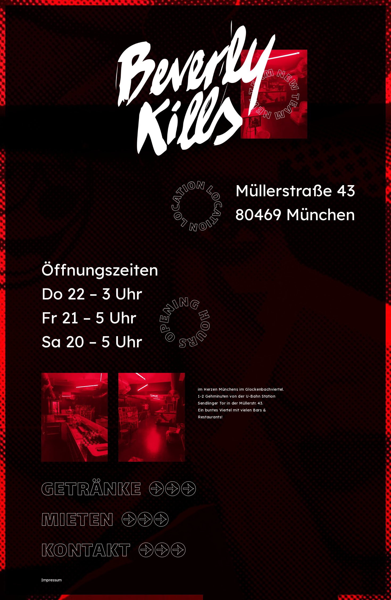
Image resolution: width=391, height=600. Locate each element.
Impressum (51, 580)
